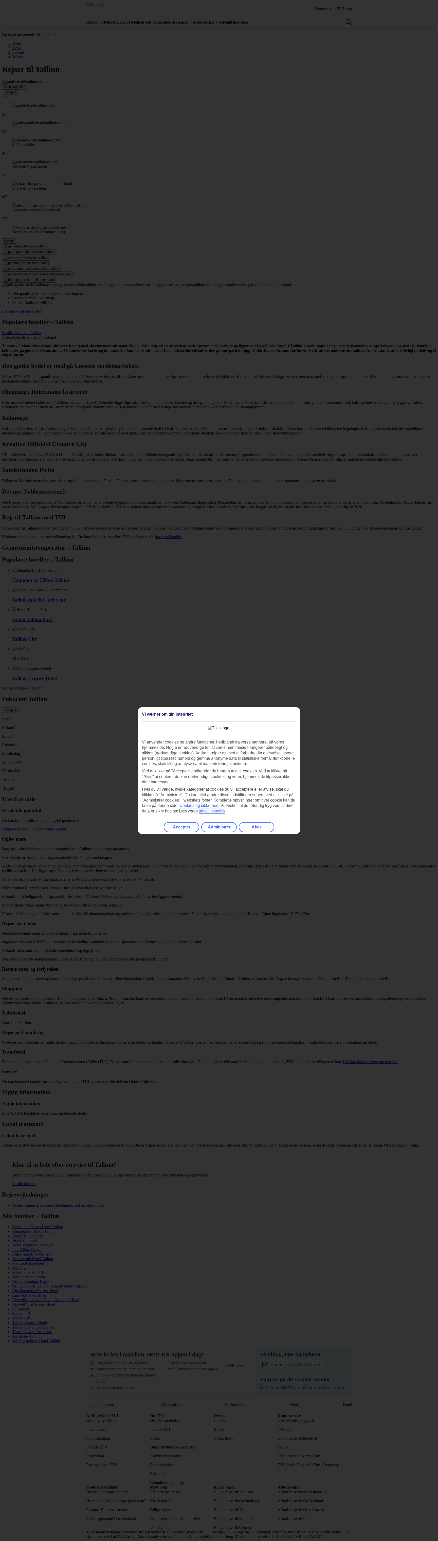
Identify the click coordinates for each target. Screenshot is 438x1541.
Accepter (181, 827)
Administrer (219, 827)
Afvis (257, 827)
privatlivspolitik (212, 811)
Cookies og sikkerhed (198, 805)
